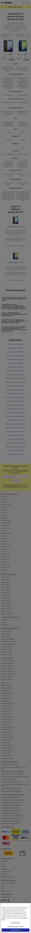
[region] (15, 918)
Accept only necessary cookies (15, 926)
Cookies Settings (15, 922)
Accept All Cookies (15, 930)
